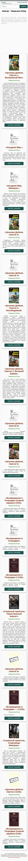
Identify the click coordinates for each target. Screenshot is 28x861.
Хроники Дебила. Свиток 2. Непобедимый (14, 308)
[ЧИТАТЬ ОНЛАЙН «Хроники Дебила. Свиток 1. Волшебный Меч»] (14, 63)
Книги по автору (22, 2)
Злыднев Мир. (14, 147)
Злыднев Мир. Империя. (14, 186)
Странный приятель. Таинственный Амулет (14, 613)
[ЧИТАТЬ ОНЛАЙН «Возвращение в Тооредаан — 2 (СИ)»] (14, 697)
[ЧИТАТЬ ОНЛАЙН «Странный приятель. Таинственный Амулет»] (14, 602)
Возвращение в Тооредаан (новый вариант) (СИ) (14, 500)
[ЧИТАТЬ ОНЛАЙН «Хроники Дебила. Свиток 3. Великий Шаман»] (14, 359)
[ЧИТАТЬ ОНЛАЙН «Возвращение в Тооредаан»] (14, 529)
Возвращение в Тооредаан (15, 539)
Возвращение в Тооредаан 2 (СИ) (14, 576)
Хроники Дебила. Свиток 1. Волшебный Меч (14, 75)
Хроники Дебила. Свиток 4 (14, 274)
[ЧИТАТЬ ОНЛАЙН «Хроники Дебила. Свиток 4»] (14, 264)
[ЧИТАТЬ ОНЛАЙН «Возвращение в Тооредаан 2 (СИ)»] (14, 566)
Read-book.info (10, 20)
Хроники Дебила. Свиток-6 (14, 424)
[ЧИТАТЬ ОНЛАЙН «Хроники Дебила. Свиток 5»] (14, 451)
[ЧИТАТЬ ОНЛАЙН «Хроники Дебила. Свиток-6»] (14, 414)
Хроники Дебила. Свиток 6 (14, 670)
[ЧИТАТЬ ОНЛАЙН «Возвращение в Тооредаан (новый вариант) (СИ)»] (14, 489)
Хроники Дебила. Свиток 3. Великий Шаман (14, 371)
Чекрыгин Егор (14, 80)
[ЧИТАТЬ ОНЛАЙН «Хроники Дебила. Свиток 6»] (14, 660)
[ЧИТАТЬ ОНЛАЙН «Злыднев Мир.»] (14, 138)
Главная (3, 2)
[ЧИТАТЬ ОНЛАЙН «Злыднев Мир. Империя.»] (14, 176)
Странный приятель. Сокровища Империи (14, 742)
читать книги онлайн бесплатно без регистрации (17, 856)
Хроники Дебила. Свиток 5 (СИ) (14, 790)
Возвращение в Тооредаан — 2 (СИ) (13, 708)
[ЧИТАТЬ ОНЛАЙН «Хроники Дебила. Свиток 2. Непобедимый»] (14, 296)
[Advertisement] (14, 38)
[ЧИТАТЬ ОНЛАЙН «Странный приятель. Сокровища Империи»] (14, 731)
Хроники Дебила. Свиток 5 (14, 462)
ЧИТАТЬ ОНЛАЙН (14, 125)
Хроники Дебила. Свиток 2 (14, 233)
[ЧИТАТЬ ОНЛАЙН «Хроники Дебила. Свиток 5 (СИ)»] (14, 780)
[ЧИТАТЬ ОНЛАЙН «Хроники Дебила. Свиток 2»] (14, 222)
